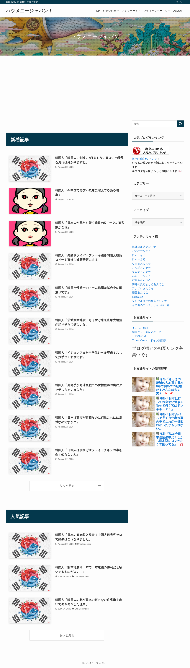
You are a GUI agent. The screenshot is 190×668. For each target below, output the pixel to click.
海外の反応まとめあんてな (148, 284)
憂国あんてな (140, 292)
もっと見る (66, 485)
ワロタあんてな (141, 263)
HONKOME (140, 336)
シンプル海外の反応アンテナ (149, 300)
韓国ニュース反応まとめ (146, 332)
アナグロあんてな (142, 288)
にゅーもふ (138, 255)
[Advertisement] (67, 93)
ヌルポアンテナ (141, 267)
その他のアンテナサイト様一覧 (151, 305)
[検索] (181, 2)
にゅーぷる (138, 259)
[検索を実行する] (180, 123)
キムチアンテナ (141, 271)
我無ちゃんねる (141, 280)
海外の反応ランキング (144, 158)
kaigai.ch (137, 296)
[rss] (176, 2)
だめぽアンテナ (141, 251)
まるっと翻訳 (140, 327)
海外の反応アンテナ (144, 246)
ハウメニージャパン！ (29, 11)
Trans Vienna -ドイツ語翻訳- (149, 340)
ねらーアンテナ (141, 275)
